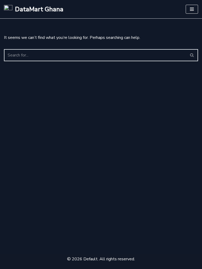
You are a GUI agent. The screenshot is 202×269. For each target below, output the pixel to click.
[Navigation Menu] (192, 9)
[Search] (192, 55)
